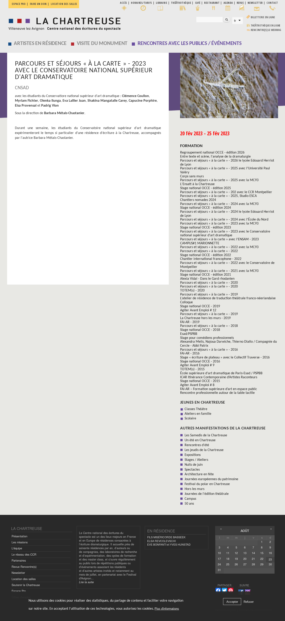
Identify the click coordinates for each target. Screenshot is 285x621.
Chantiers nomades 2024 (198, 200)
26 (236, 564)
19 (236, 559)
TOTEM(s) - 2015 (192, 369)
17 (219, 559)
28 (253, 564)
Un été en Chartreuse (200, 440)
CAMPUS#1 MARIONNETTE (199, 243)
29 (261, 564)
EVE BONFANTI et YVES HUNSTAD (169, 544)
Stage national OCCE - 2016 (200, 361)
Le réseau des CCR (24, 554)
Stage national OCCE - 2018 (200, 330)
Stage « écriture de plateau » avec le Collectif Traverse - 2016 (225, 357)
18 (227, 559)
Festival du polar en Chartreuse (207, 484)
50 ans (189, 504)
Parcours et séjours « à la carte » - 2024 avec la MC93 (219, 204)
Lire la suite (86, 582)
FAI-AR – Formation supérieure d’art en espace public (218, 389)
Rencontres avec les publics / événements (190, 43)
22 (261, 559)
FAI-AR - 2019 (190, 322)
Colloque (186, 302)
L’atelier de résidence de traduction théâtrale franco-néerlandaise (228, 298)
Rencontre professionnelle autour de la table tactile (217, 393)
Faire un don (38, 4)
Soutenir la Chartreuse (26, 585)
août (244, 530)
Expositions (193, 455)
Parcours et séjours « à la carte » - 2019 (209, 294)
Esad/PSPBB (188, 334)
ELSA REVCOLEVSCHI (161, 541)
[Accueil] (63, 23)
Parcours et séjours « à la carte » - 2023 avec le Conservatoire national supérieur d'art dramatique (225, 233)
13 (244, 553)
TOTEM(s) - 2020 (192, 290)
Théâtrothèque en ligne (266, 25)
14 (253, 553)
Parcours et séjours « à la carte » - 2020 (209, 283)
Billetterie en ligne (263, 17)
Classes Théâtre (196, 409)
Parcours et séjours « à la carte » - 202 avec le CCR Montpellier (226, 192)
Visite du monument (102, 43)
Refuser (249, 601)
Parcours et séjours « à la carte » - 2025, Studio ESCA (218, 196)
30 (270, 564)
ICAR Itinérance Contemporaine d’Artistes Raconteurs (218, 377)
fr (235, 21)
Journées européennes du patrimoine (211, 479)
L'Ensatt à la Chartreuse (197, 184)
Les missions (20, 542)
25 (227, 564)
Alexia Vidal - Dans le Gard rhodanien (207, 279)
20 (244, 559)
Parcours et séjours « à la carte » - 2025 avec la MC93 (219, 180)
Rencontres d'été (197, 445)
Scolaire (190, 418)
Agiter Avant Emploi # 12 (198, 310)
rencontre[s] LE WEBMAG (266, 30)
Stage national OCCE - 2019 (200, 306)
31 (219, 570)
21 (253, 559)
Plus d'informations (167, 608)
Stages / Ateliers (196, 460)
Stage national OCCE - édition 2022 (205, 255)
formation (191, 146)
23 (270, 559)
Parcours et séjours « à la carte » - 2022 (209, 251)
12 (236, 553)
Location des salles (64, 4)
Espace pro (19, 4)
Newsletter (18, 573)
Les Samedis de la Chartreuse (206, 435)
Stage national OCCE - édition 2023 (205, 227)
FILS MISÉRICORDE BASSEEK (166, 537)
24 (219, 564)
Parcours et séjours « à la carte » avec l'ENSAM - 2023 (219, 239)
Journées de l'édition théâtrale (207, 494)
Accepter (232, 601)
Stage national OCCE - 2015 (200, 381)
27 (244, 564)
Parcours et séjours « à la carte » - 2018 (209, 326)
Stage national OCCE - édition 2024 (205, 208)
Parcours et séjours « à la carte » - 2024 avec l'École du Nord (224, 219)
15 (261, 553)
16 (270, 553)
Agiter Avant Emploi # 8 (197, 385)
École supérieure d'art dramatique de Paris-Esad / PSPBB (221, 373)
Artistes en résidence (40, 43)
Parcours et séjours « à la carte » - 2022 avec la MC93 (219, 247)
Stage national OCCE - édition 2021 (205, 275)
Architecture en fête (199, 474)
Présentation (19, 536)
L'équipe (17, 548)
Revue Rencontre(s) (24, 567)
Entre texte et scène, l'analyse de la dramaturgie (215, 156)
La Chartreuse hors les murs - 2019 (205, 318)
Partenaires (19, 560)
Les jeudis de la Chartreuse (204, 450)
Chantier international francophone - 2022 (210, 259)
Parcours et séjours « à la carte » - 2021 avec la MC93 (219, 271)
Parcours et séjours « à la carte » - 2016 (209, 350)
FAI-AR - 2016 (190, 353)
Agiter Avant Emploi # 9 (197, 365)
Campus (190, 499)
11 (227, 553)
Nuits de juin (194, 465)
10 (219, 553)
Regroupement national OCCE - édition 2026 (212, 152)
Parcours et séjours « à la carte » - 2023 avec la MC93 (219, 223)
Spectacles (192, 469)
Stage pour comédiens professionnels (207, 338)
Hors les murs (194, 489)
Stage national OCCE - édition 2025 (205, 188)
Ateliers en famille (198, 414)
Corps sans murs (192, 176)
